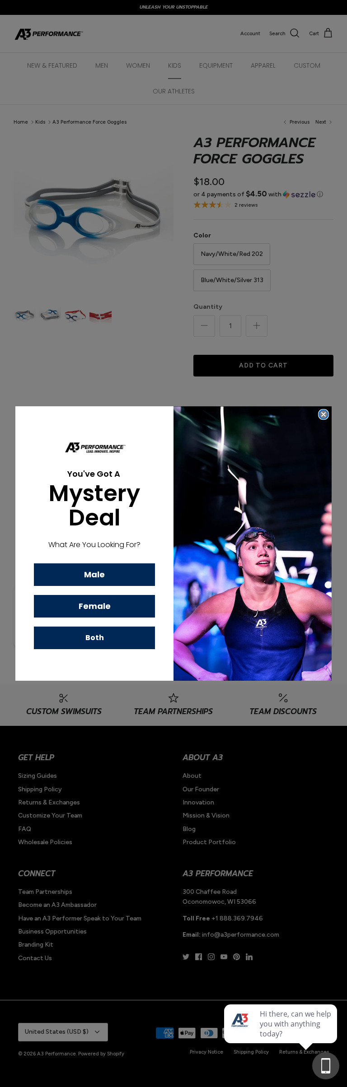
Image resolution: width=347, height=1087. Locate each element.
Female (95, 606)
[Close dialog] (323, 414)
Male (94, 574)
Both (94, 637)
